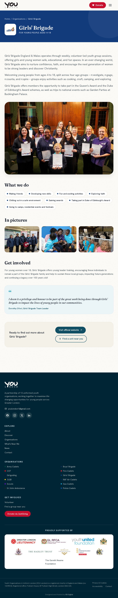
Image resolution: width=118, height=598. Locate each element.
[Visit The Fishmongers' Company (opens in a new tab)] (83, 551)
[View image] (22, 239)
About (7, 431)
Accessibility (97, 586)
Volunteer (9, 502)
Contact (8, 452)
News (7, 448)
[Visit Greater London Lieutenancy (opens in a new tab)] (23, 541)
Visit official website (69, 330)
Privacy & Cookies (99, 583)
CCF (9, 471)
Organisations (19, 19)
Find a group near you (15, 506)
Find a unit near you (72, 338)
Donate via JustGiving (17, 514)
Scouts (10, 484)
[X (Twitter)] (22, 415)
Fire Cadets (68, 471)
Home (7, 19)
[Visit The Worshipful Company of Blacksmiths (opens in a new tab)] (99, 551)
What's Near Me (12, 444)
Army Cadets (13, 466)
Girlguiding (12, 475)
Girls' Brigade (69, 475)
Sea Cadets (68, 484)
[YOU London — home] (11, 5)
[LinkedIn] (29, 415)
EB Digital (69, 594)
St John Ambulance (16, 488)
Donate (99, 5)
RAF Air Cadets (70, 479)
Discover (9, 435)
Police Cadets (69, 488)
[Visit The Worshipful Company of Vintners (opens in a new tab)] (18, 551)
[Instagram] (15, 415)
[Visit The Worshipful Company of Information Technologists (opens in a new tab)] (103, 541)
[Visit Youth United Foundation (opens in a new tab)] (83, 541)
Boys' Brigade (69, 466)
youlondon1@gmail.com (19, 408)
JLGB (9, 479)
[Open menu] (110, 5)
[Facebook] (7, 415)
